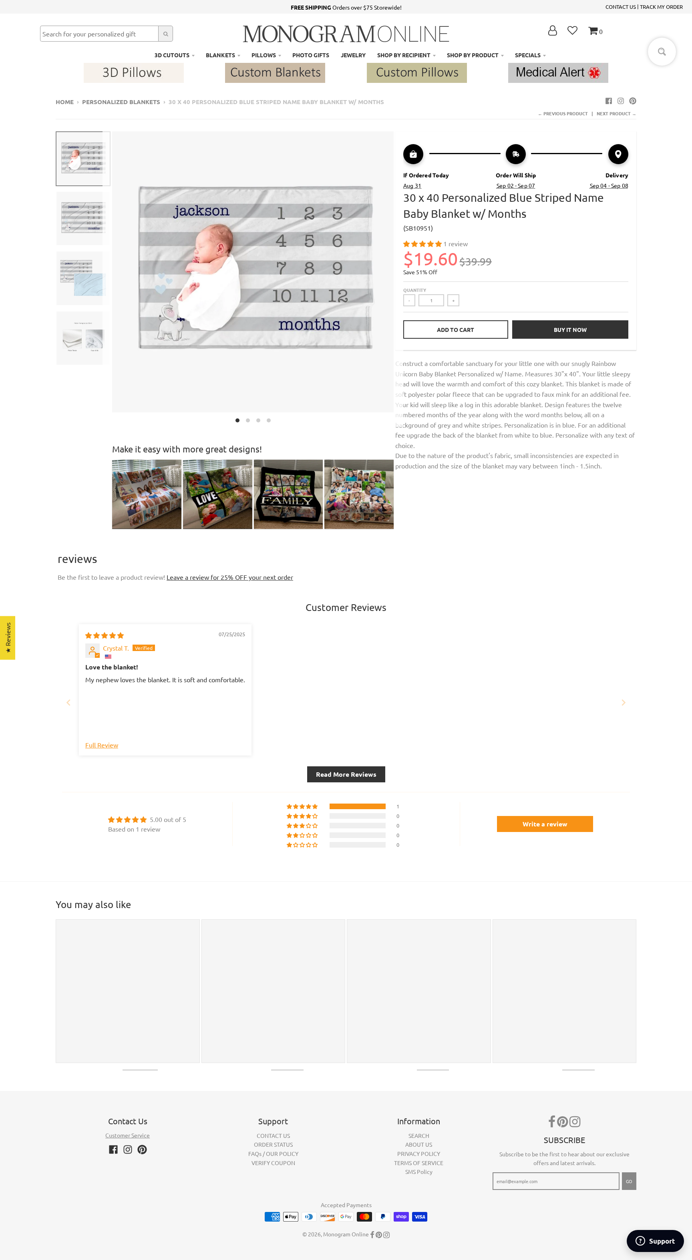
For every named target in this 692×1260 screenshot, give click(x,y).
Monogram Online (346, 1234)
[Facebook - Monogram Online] (608, 100)
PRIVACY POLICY (418, 1153)
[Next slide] (623, 702)
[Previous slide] (68, 702)
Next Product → (616, 113)
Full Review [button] (101, 745)
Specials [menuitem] (528, 54)
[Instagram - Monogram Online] (620, 100)
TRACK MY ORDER (661, 6)
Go (629, 1181)
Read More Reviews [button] (346, 774)
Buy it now (570, 329)
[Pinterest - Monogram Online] (632, 100)
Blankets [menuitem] (220, 54)
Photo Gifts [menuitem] (310, 54)
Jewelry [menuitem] (353, 54)
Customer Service (127, 1135)
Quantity (414, 290)
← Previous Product (563, 113)
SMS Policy (418, 1171)
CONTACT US (621, 6)
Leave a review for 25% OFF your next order (230, 577)
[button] (423, 243)
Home (65, 102)
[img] (104, 635)
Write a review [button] (545, 824)
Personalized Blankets (121, 102)
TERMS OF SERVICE (418, 1162)
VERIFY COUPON (273, 1162)
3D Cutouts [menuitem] (172, 54)
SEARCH (418, 1135)
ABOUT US (418, 1144)
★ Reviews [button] (8, 637)
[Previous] (107, 279)
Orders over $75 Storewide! (346, 7)
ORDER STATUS (273, 1144)
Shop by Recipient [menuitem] (403, 54)
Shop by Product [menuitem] (473, 54)
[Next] (398, 279)
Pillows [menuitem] (263, 54)
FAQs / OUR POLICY (273, 1153)
